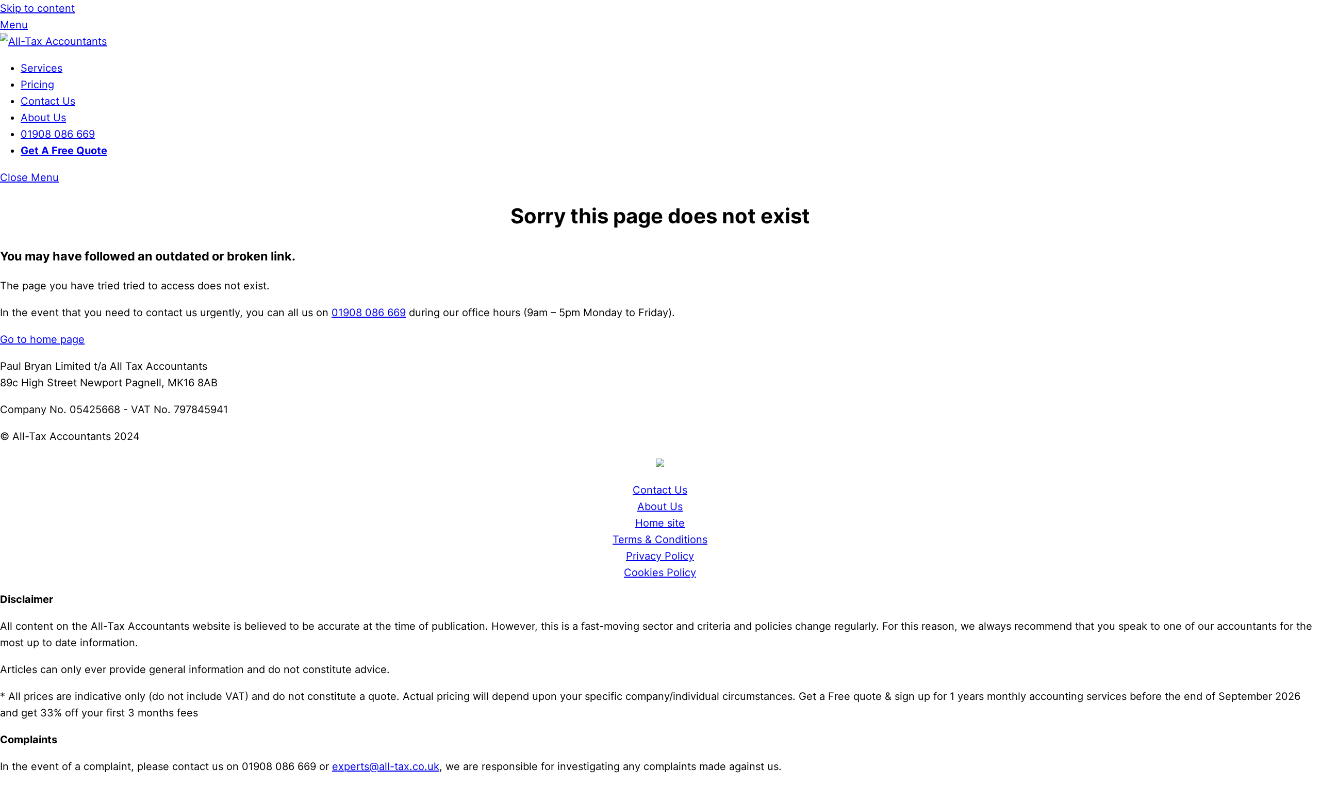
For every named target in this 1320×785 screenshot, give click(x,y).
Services (41, 68)
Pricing (37, 84)
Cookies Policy (660, 572)
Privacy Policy (660, 556)
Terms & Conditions (660, 539)
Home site (660, 523)
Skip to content (37, 8)
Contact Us (48, 101)
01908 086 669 (58, 134)
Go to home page (42, 339)
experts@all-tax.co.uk (385, 766)
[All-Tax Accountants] (53, 41)
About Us (43, 117)
